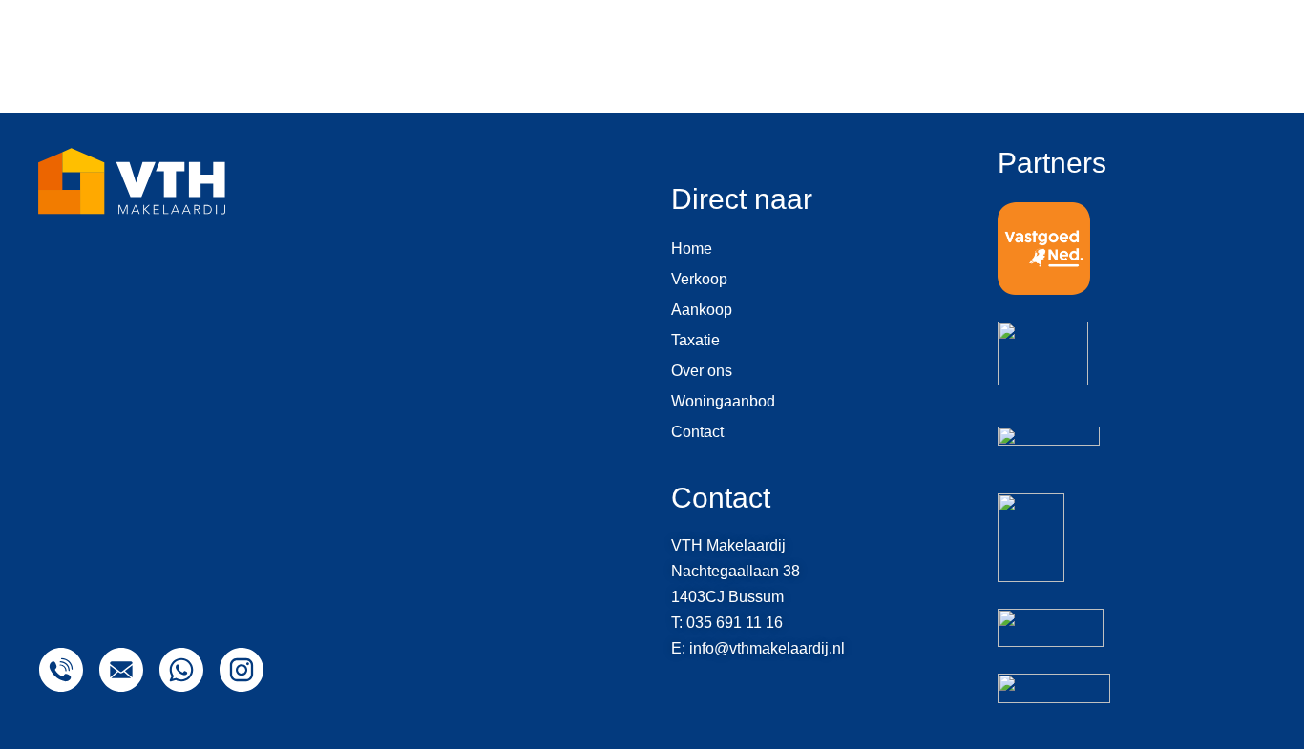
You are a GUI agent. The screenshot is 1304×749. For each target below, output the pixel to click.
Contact (697, 432)
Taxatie (695, 340)
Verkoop (699, 279)
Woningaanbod (723, 401)
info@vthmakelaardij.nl (767, 648)
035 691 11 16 (734, 622)
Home (691, 248)
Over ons (701, 371)
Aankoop (701, 310)
